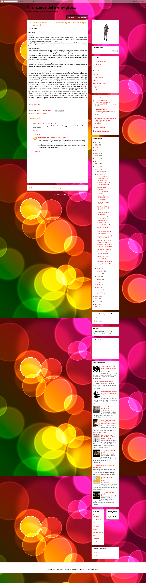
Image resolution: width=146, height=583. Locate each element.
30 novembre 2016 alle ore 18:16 (58, 137)
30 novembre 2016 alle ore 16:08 (46, 123)
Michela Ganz (42, 137)
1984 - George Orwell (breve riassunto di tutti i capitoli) (108, 368)
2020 (97, 158)
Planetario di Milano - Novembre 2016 (103, 252)
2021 (97, 156)
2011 (97, 307)
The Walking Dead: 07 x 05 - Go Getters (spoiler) (104, 191)
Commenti (98, 321)
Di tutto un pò (97, 64)
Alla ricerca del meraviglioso (51, 7)
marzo (99, 287)
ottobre (99, 268)
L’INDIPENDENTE (101, 109)
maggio (99, 282)
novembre (100, 174)
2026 (97, 142)
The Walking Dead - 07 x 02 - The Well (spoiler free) (104, 263)
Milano (95, 529)
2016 (97, 169)
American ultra (101, 187)
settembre (100, 271)
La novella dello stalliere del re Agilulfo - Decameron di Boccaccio (109, 421)
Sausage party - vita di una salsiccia (104, 232)
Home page (57, 188)
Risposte (37, 134)
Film (94, 68)
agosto (99, 274)
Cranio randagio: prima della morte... (104, 213)
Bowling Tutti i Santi (103, 256)
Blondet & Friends (101, 101)
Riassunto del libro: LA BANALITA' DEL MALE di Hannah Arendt (109, 436)
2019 (97, 161)
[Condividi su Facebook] (61, 111)
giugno (99, 279)
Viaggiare (96, 87)
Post (97, 318)
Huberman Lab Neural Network (105, 118)
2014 (97, 299)
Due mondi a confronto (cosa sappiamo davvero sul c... (104, 218)
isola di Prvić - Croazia (104, 249)
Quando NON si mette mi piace (103, 381)
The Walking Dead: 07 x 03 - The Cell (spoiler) (104, 245)
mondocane (97, 90)
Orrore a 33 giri (100, 127)
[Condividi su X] (60, 111)
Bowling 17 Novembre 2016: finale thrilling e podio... (104, 208)
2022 (97, 153)
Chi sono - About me (99, 61)
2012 (97, 304)
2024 (97, 147)
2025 (97, 145)
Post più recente (34, 188)
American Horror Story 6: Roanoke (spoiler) (104, 236)
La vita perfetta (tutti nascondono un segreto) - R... (103, 178)
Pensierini (96, 74)
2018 (97, 164)
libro (42, 39)
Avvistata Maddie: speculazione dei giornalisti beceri (103, 197)
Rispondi (35, 130)
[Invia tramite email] (56, 111)
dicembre (100, 171)
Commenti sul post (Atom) (60, 194)
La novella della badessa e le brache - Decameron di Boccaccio (109, 393)
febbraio (99, 290)
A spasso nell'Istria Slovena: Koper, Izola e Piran (108, 478)
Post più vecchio (81, 188)
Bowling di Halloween (103, 259)
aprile (99, 284)
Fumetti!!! (96, 71)
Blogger (96, 569)
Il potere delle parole (40, 113)
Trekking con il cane (99, 83)
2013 (97, 301)
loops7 (84, 569)
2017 (97, 166)
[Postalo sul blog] (58, 111)
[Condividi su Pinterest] (63, 111)
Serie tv (95, 80)
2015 (97, 296)
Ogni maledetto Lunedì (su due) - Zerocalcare (104, 228)
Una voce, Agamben (102, 131)
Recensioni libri (98, 77)
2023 (97, 150)
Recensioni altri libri (34, 104)
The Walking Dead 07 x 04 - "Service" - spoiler (104, 223)
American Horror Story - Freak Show (108, 407)
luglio (99, 276)
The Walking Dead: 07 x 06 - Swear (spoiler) (104, 183)
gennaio (99, 293)
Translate (109, 334)
